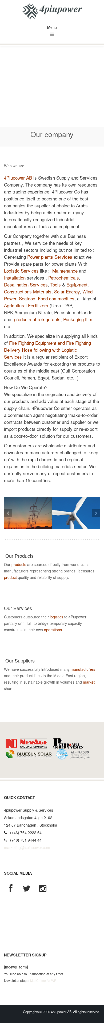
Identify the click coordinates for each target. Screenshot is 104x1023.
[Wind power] (76, 513)
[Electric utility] (28, 513)
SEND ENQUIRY (26, 590)
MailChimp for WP (43, 980)
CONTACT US (24, 642)
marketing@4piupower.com (27, 847)
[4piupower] (52, 11)
